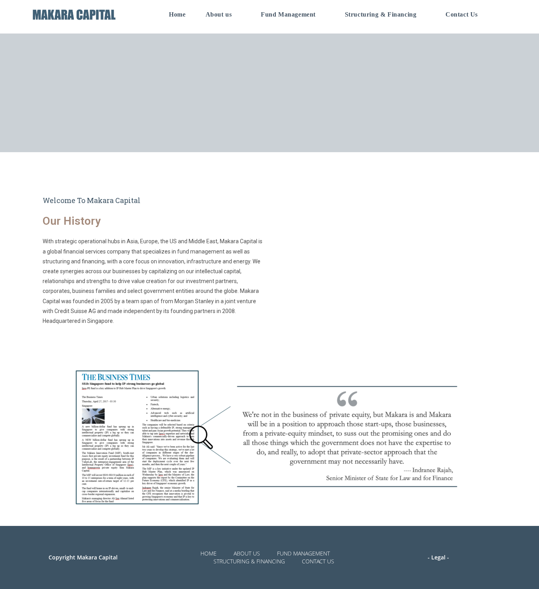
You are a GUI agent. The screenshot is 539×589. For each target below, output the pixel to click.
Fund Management (303, 553)
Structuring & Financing (249, 561)
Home (208, 553)
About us (247, 553)
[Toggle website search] (500, 14)
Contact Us (318, 561)
